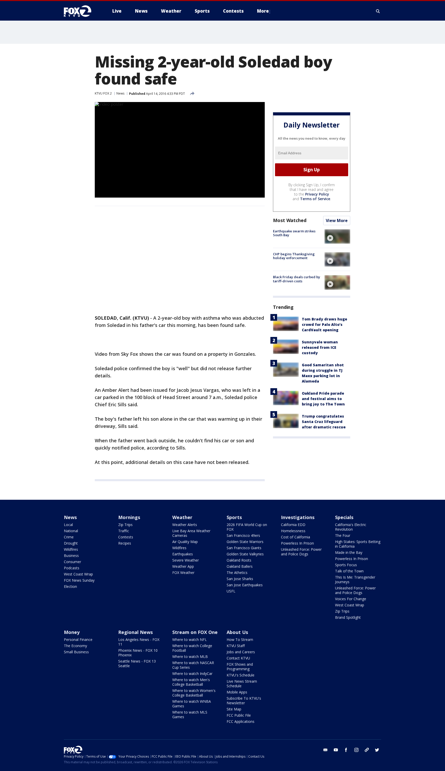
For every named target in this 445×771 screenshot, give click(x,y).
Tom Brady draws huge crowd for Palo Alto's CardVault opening (324, 325)
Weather (182, 517)
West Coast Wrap (78, 574)
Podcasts (71, 567)
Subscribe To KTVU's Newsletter (244, 700)
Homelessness (293, 530)
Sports (234, 517)
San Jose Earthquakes (245, 584)
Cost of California (295, 537)
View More (337, 220)
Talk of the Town (349, 571)
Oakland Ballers (240, 566)
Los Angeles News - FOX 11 (138, 642)
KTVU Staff (236, 645)
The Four (342, 535)
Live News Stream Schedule (242, 683)
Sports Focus (346, 564)
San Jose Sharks (240, 578)
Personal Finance (78, 639)
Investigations (297, 517)
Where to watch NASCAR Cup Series (193, 665)
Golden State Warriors (245, 541)
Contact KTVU (238, 658)
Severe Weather (185, 560)
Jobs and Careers (241, 651)
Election (70, 586)
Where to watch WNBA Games (191, 703)
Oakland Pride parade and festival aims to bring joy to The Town (323, 399)
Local (68, 524)
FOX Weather (183, 572)
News (120, 93)
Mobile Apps (237, 692)
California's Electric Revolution (350, 527)
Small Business (76, 651)
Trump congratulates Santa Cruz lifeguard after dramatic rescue (324, 422)
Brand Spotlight (348, 617)
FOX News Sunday (79, 580)
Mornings (129, 517)
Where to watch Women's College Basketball (194, 693)
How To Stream (240, 639)
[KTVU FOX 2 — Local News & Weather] (81, 11)
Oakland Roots (239, 560)
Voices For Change (350, 598)
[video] (337, 236)
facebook (346, 750)
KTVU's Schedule (240, 675)
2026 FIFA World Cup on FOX (247, 527)
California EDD (293, 524)
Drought (71, 543)
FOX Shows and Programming (240, 666)
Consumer (72, 561)
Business (71, 555)
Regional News (135, 632)
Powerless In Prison (297, 543)
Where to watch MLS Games (189, 714)
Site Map (234, 709)
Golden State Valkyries (245, 554)
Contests (125, 537)
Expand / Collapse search (378, 11)
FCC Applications (240, 721)
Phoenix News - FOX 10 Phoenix (138, 652)
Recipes (124, 543)
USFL (231, 591)
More (263, 11)
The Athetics (237, 572)
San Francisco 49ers (243, 535)
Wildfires (71, 549)
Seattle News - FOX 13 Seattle (137, 663)
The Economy (75, 645)
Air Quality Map (185, 541)
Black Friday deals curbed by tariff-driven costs (296, 279)
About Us (237, 632)
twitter (377, 750)
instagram (356, 750)
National (71, 530)
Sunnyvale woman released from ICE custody (320, 347)
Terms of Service (315, 198)
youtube (336, 750)
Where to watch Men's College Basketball (191, 682)
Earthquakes (182, 554)
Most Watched (289, 220)
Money (72, 632)
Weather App (183, 566)
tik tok (367, 750)
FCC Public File (239, 715)
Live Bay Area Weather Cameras (191, 533)
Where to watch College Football (192, 648)
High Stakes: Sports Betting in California (357, 544)
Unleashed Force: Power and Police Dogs (301, 551)
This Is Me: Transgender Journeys (355, 579)
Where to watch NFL (189, 639)
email (325, 750)
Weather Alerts (184, 524)
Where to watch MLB (190, 656)
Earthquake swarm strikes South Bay (294, 233)
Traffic (123, 530)
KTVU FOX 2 (103, 93)
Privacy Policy (317, 194)
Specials (344, 517)
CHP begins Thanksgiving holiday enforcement (294, 256)
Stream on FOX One (195, 632)
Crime (69, 537)
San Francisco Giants (244, 547)
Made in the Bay (348, 552)
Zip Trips (125, 524)
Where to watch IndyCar (192, 673)
